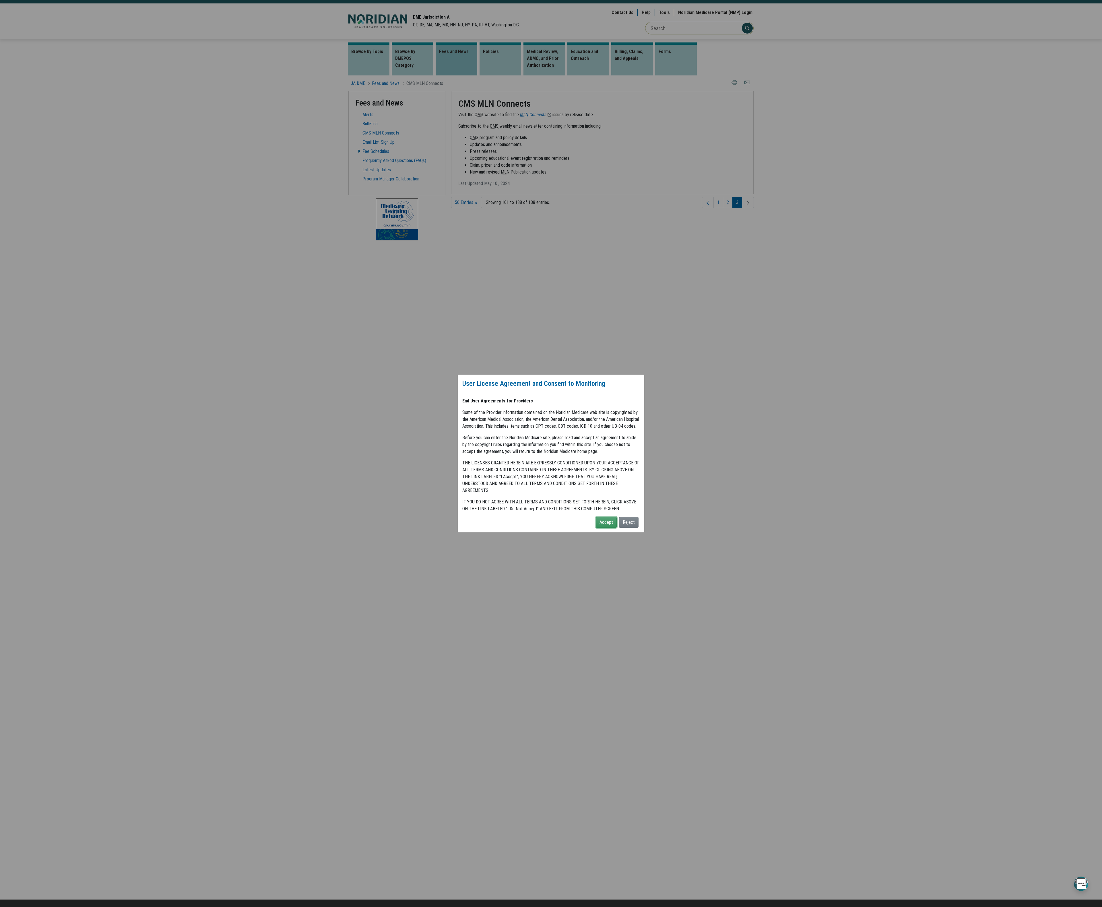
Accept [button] (606, 522)
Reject (629, 522)
